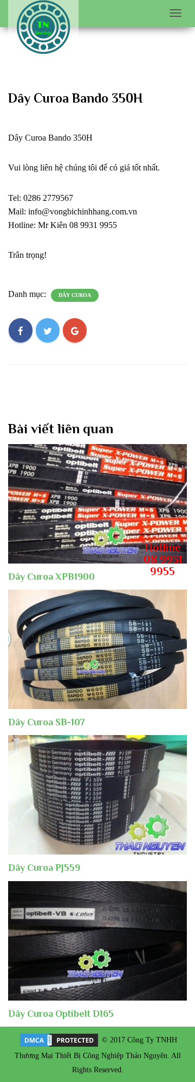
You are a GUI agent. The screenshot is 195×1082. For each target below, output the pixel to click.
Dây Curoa (74, 295)
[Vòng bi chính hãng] (43, 27)
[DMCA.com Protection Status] (59, 1039)
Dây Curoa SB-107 (46, 722)
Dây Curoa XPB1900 (51, 576)
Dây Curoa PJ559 (44, 867)
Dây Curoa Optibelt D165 (61, 1013)
